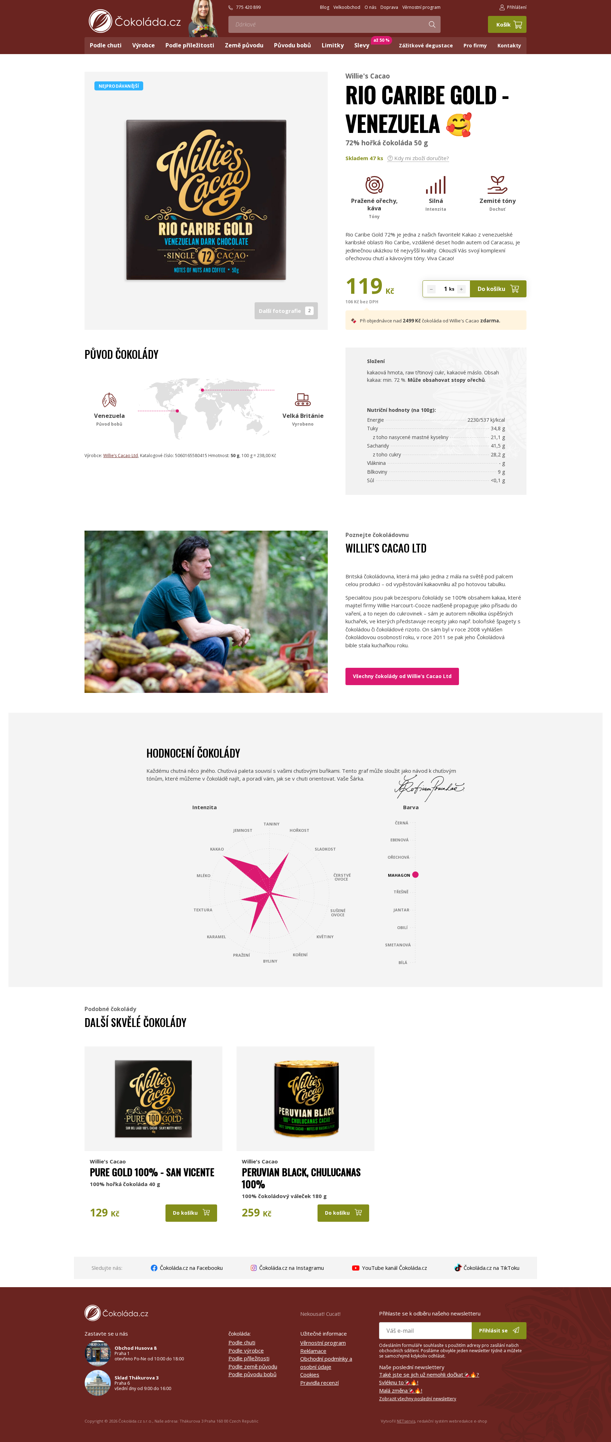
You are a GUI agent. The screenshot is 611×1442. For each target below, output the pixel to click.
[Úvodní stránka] (135, 21)
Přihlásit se (494, 1330)
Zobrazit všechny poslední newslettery (417, 1399)
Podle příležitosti (248, 1358)
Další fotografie (285, 310)
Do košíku (492, 289)
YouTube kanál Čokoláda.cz (394, 1267)
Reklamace (313, 1350)
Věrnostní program (323, 1342)
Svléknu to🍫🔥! (398, 1382)
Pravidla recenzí (319, 1382)
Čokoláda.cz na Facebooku (190, 1267)
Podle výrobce (246, 1350)
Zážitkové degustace (426, 45)
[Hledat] (432, 24)
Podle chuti (241, 1342)
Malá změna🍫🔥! (400, 1390)
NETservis (406, 1421)
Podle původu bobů (252, 1374)
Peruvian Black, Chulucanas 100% (301, 1178)
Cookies (309, 1374)
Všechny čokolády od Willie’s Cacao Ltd (402, 676)
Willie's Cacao (367, 76)
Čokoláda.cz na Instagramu (291, 1267)
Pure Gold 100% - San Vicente (152, 1172)
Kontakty (509, 45)
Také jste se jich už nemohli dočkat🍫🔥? (429, 1374)
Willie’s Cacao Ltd (120, 456)
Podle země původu (252, 1366)
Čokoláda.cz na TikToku (490, 1267)
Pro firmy (475, 45)
